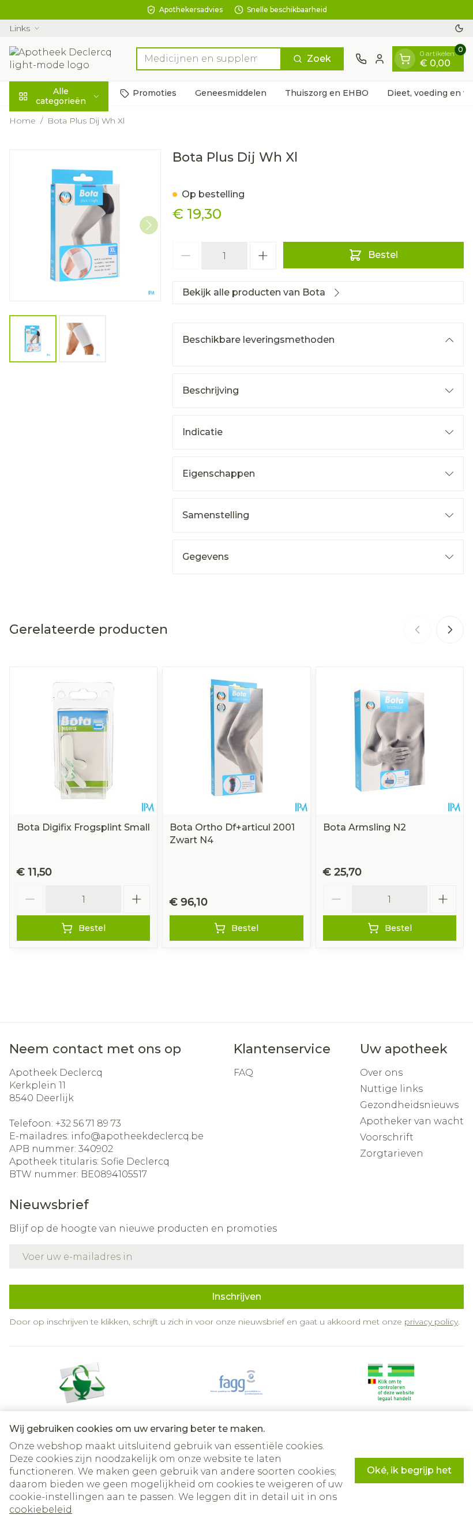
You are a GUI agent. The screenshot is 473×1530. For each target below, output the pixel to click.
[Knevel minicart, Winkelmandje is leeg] (405, 58)
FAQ (243, 1072)
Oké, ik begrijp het (409, 1470)
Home (22, 120)
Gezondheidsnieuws (409, 1104)
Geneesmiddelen (230, 93)
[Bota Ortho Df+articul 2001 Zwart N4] (236, 740)
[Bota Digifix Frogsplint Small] (83, 740)
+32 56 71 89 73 (88, 1123)
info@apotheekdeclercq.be (137, 1136)
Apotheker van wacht (412, 1121)
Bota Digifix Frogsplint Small (83, 827)
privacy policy (431, 1321)
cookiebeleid (40, 1509)
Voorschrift (387, 1137)
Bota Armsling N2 (364, 827)
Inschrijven (236, 1296)
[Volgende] (149, 225)
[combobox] (208, 58)
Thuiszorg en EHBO (327, 93)
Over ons (381, 1072)
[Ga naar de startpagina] (67, 59)
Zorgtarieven (391, 1153)
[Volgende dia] (450, 630)
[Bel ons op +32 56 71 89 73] (361, 59)
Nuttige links (391, 1088)
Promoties (155, 93)
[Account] (379, 59)
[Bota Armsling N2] (389, 740)
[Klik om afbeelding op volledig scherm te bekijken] (85, 225)
